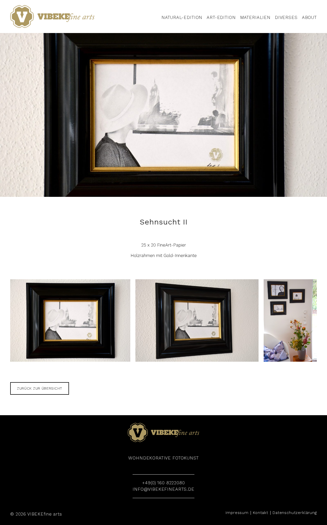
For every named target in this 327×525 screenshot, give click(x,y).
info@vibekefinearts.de (163, 489)
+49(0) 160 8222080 (163, 482)
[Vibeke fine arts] (52, 16)
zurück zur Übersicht (39, 388)
